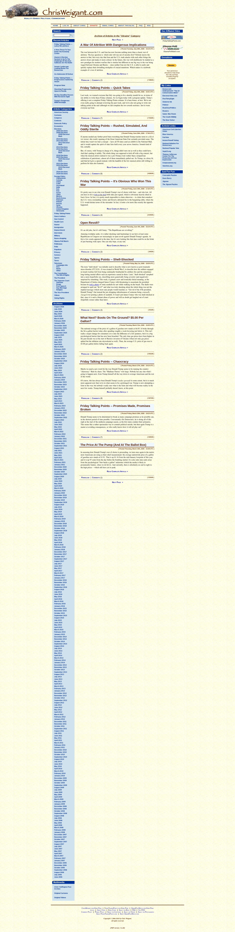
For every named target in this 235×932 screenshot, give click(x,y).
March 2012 (58, 714)
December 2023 (60, 382)
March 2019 (58, 516)
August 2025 (59, 335)
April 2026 (58, 316)
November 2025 (60, 328)
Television (58, 263)
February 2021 (60, 462)
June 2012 (58, 707)
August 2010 (59, 759)
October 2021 (59, 443)
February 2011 (59, 745)
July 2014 (58, 648)
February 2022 (60, 434)
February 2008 (60, 830)
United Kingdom (62, 209)
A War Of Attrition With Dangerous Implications (113, 45)
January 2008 (59, 832)
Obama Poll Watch (61, 241)
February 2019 (60, 519)
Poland (59, 202)
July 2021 (58, 451)
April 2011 (58, 740)
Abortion (59, 282)
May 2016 (58, 597)
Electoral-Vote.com (170, 96)
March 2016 (58, 601)
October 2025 (59, 330)
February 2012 (60, 717)
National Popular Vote (171, 148)
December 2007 (60, 835)
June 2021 (58, 453)
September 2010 (60, 757)
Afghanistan (61, 178)
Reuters (166, 111)
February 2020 (60, 491)
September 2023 (60, 389)
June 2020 (58, 481)
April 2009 (58, 797)
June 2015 (58, 623)
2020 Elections (62, 157)
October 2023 (59, 387)
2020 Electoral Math (63, 160)
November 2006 (60, 865)
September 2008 (60, 813)
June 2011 (58, 736)
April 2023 (58, 401)
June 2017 (58, 566)
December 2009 (60, 778)
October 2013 (59, 670)
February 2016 (60, 604)
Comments (96, 80)
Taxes (56, 261)
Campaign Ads (62, 265)
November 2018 (60, 526)
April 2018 (58, 542)
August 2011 (59, 731)
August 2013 (59, 674)
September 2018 (60, 531)
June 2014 (58, 651)
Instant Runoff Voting (171, 140)
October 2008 (59, 811)
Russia (59, 204)
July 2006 (58, 875)
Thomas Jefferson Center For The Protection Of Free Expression (170, 157)
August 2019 (59, 505)
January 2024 (59, 380)
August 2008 (59, 816)
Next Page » (117, 40)
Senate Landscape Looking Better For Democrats (61, 68)
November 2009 (60, 780)
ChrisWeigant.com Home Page (92, 908)
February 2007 (60, 858)
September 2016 (60, 587)
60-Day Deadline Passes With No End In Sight (63, 96)
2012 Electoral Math (63, 143)
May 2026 (58, 314)
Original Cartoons (61, 893)
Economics (58, 126)
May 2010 (58, 766)
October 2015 (59, 613)
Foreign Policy (59, 176)
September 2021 (60, 446)
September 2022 (60, 417)
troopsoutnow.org (169, 163)
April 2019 (58, 514)
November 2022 (60, 413)
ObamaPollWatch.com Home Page (142, 908)
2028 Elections (62, 174)
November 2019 (60, 498)
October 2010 (59, 754)
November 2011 (60, 724)
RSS (149, 25)
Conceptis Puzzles (170, 175)
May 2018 (58, 540)
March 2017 (58, 573)
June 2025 (58, 340)
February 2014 (60, 660)
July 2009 (58, 790)
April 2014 (58, 655)
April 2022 (58, 429)
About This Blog (126, 25)
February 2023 (60, 406)
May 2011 (58, 738)
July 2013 (58, 677)
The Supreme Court (61, 281)
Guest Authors (60, 216)
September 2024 (60, 361)
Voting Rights (59, 298)
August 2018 (59, 533)
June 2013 (58, 679)
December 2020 (60, 467)
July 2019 (58, 507)
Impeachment (59, 230)
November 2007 (60, 837)
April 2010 (58, 769)
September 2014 (60, 644)
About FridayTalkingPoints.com (106, 914)
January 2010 (59, 776)
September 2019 (60, 502)
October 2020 (59, 472)
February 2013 (60, 689)
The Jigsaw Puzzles (170, 184)
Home (55, 25)
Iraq (57, 191)
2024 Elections (62, 165)
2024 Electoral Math (63, 168)
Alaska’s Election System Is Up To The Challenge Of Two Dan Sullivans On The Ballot (63, 60)
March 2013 (58, 686)
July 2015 (58, 620)
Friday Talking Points (62, 213)
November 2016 (60, 582)
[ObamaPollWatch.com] (172, 50)
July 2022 (58, 422)
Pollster (165, 105)
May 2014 (58, 653)
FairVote (166, 137)
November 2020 (60, 469)
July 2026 (58, 309)
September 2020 (60, 474)
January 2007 (59, 861)
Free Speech (61, 286)
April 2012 (58, 712)
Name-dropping (60, 238)
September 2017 (60, 559)
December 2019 (60, 495)
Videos (57, 295)
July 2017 (58, 564)
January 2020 (59, 493)
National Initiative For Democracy (171, 144)
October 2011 (59, 726)
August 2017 (59, 561)
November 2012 (60, 696)
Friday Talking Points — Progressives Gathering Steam (63, 80)
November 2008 (60, 809)
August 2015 (59, 618)
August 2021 (59, 448)
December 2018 (60, 524)
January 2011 (59, 747)
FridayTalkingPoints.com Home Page (116, 908)
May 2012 (58, 710)
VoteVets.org (167, 166)
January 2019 (59, 521)
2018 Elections (62, 155)
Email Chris (108, 25)
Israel (58, 193)
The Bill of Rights (62, 275)
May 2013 (58, 681)
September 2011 (60, 729)
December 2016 (60, 580)
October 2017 (59, 557)
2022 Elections (62, 164)
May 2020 (58, 484)
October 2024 (59, 359)
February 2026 (60, 321)
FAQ (141, 25)
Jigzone (165, 181)
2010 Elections (62, 139)
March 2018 (58, 545)
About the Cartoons (114, 912)
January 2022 (59, 436)
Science (57, 255)
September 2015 (60, 615)
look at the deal (100, 194)
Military (57, 236)
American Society (61, 112)
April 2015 (58, 627)
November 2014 (60, 639)
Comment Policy (86, 912)
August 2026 (59, 307)
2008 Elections (62, 133)
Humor (57, 225)
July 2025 (58, 337)
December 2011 (60, 722)
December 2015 (60, 608)
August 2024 (59, 363)
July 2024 (58, 366)
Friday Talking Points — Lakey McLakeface (63, 45)
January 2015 (59, 634)
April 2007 (58, 853)
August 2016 (59, 590)
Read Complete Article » (117, 74)
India (58, 187)
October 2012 (59, 698)
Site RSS (141, 910)
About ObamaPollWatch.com (129, 914)
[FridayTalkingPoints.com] (172, 39)
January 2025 (59, 352)
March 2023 (58, 403)
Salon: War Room (169, 114)
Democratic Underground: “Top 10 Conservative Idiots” (171, 91)
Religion (59, 290)
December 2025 (60, 326)
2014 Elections (62, 147)
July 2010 (58, 762)
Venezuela (60, 211)
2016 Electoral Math (63, 152)
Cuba (58, 184)
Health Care (59, 222)
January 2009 (59, 804)
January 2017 (59, 578)
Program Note (59, 85)
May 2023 (58, 399)
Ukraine (59, 207)
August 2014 (59, 646)
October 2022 (59, 415)
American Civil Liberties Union (172, 130)
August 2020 (59, 476)
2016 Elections (62, 149)
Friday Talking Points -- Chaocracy (104, 361)
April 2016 (58, 599)
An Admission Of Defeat (63, 74)
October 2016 (59, 585)
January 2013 (59, 691)
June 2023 (58, 396)
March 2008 (58, 828)
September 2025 (60, 333)
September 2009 (60, 785)
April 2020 (58, 486)
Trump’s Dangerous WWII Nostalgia (61, 101)
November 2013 (60, 667)
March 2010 (58, 771)
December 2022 (60, 410)
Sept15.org (167, 151)
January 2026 (59, 323)
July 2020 (58, 479)
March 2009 (58, 799)
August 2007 (59, 844)
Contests (57, 121)
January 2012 (59, 719)
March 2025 (58, 347)
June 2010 (58, 764)
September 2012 (60, 700)
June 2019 (58, 509)
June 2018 (58, 538)
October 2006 (59, 868)
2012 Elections (62, 141)
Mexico (59, 196)
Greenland (60, 185)
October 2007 (59, 839)
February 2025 (60, 349)
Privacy (57, 252)
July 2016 (58, 592)
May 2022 (58, 427)
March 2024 (58, 375)
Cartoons (57, 115)
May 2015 (58, 625)
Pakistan (59, 200)
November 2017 (60, 554)
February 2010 (60, 773)
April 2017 (58, 571)
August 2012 (59, 703)
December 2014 (60, 637)
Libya (58, 194)
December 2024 (60, 354)
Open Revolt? (89, 222)
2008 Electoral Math (63, 135)
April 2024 (58, 373)
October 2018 (59, 528)
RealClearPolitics (169, 108)
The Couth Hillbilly (169, 117)
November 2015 (60, 611)
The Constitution (60, 273)
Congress (58, 118)
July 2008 (58, 818)
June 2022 (58, 425)
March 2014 (58, 658)
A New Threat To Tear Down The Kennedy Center (62, 51)
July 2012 (58, 705)
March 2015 (58, 630)
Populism (57, 250)
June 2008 (58, 820)
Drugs (58, 284)
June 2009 (58, 792)
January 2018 (59, 550)
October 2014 (59, 641)
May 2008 (58, 823)
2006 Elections (62, 131)
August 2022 (59, 420)
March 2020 (58, 488)
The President (59, 278)
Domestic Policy (60, 123)
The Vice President (61, 292)
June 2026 (58, 312)
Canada (59, 180)
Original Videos (60, 898)
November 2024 (60, 356)
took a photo (94, 284)
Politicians (58, 244)
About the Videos (129, 912)
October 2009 (59, 783)
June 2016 (58, 594)
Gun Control (59, 219)
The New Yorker (169, 120)
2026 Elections (62, 172)
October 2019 (59, 500)
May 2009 (58, 795)
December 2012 (60, 693)
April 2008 (58, 825)
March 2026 (58, 319)
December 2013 (60, 665)
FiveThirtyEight (168, 99)
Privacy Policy (99, 912)
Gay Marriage (61, 288)
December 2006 (60, 863)
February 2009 (60, 802)
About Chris (79, 25)
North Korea (61, 198)
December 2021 (60, 439)
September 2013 (60, 672)
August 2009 (59, 788)
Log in (66, 25)
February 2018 (60, 547)
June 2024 (58, 368)
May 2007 (58, 851)
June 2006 (58, 877)
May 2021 (58, 455)
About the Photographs (146, 912)
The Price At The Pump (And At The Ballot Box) (113, 444)
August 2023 (59, 392)
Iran (57, 189)
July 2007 (58, 846)
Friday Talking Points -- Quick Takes (105, 87)
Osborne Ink (167, 102)
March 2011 (58, 743)
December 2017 (60, 552)
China (58, 182)
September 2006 (60, 870)
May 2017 (58, 568)
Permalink (85, 80)
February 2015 (60, 632)
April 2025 (58, 344)
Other (58, 271)
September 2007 (60, 842)
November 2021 (60, 441)
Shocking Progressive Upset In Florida (62, 90)
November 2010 (60, 752)
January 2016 (59, 606)
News (58, 269)
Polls (56, 247)
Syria (58, 205)
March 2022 (58, 432)
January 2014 (59, 663)
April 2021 (58, 458)
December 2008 (60, 806)
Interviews (58, 233)
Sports (56, 258)
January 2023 (59, 408)
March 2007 (58, 856)
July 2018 (58, 535)
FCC (58, 267)
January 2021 (59, 465)
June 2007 (58, 849)
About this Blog (124, 910)
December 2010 (60, 750)
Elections (57, 129)
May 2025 (58, 342)
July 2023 (58, 394)
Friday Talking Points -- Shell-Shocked (107, 259)
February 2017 (60, 575)
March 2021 (58, 460)
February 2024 (60, 377)
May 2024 (58, 370)
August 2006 (59, 872)
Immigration (59, 227)
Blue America (168, 134)
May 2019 (58, 512)
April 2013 (58, 684)
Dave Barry (167, 178)
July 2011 (58, 733)
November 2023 (60, 385)
